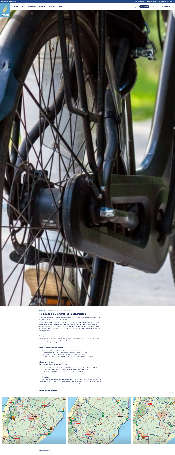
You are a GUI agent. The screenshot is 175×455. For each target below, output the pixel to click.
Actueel (45, 310)
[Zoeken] (65, 6)
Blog (40, 310)
